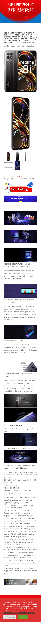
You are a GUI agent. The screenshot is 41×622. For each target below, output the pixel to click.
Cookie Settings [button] (10, 617)
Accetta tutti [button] (23, 617)
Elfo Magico (10, 46)
